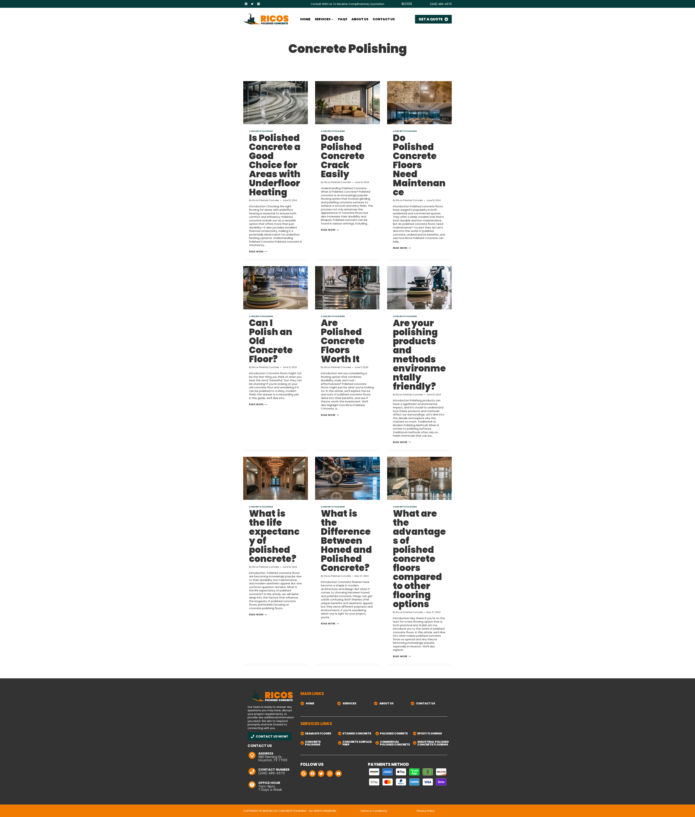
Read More (258, 251)
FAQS (342, 19)
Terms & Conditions (373, 811)
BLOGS (407, 3)
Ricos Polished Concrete (265, 200)
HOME (305, 19)
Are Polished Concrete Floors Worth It (343, 341)
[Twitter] (252, 4)
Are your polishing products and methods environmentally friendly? (419, 355)
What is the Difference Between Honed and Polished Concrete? (346, 540)
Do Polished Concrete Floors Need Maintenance (419, 165)
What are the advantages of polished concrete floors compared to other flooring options (419, 558)
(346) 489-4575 (441, 4)
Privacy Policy (426, 811)
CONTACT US (384, 19)
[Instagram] (258, 4)
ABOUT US (359, 19)
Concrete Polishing (261, 131)
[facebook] (246, 4)
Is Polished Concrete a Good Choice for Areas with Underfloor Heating (274, 165)
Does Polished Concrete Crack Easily (343, 155)
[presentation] (275, 102)
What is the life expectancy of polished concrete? (274, 536)
